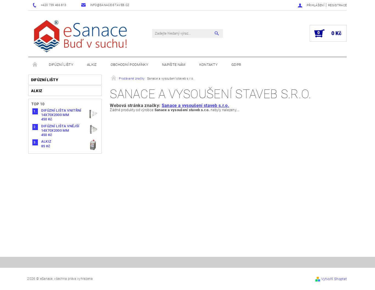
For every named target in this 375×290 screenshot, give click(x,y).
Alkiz (92, 65)
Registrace (337, 5)
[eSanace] (82, 36)
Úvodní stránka (35, 65)
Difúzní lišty (61, 65)
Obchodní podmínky (129, 65)
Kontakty (208, 65)
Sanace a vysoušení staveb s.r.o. (195, 105)
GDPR (236, 65)
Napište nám (174, 65)
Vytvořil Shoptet (334, 279)
